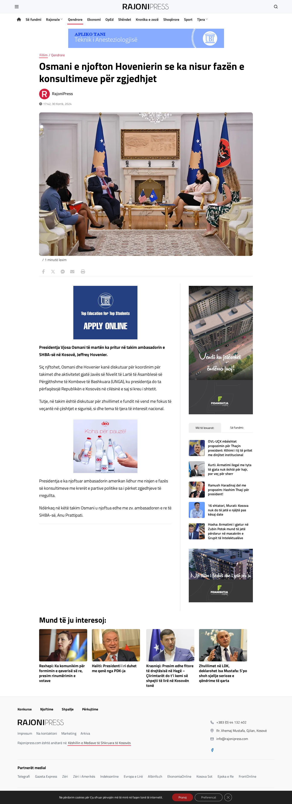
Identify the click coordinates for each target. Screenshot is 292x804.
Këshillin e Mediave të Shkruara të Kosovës (99, 742)
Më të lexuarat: (205, 427)
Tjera (201, 19)
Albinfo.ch (155, 776)
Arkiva (85, 733)
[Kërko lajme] (276, 6)
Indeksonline (109, 776)
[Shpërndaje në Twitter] (53, 271)
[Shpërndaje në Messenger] (62, 271)
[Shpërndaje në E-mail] (72, 271)
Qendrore (75, 19)
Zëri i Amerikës (84, 776)
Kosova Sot (204, 776)
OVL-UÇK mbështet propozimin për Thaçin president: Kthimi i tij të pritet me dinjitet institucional (230, 448)
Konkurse (25, 709)
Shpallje (68, 709)
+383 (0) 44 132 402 (231, 722)
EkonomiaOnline (179, 776)
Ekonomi (94, 19)
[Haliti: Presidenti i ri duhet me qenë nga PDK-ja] (116, 645)
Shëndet (124, 19)
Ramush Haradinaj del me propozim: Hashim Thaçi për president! (228, 490)
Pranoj (182, 797)
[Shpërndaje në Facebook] (43, 271)
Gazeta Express (46, 776)
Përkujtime (90, 709)
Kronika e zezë (147, 19)
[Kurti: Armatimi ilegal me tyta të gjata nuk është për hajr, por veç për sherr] (197, 469)
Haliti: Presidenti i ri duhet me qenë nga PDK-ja (114, 668)
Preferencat (208, 797)
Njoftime (46, 709)
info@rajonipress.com (232, 738)
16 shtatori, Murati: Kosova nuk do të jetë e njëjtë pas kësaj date (228, 510)
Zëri (65, 776)
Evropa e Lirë (133, 776)
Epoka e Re (226, 776)
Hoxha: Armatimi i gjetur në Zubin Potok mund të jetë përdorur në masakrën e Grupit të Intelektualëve (228, 531)
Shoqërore (171, 19)
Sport (188, 19)
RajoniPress (62, 94)
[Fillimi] (19, 19)
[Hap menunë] (16, 6)
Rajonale (53, 19)
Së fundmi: (237, 427)
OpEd (109, 19)
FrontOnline (247, 776)
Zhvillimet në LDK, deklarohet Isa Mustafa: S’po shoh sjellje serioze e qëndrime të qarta (223, 673)
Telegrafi (24, 776)
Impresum (25, 733)
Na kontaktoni (46, 733)
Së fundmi (33, 19)
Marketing (68, 733)
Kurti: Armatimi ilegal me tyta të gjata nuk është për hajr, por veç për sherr (229, 469)
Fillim (43, 55)
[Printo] (82, 271)
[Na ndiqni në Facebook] (212, 750)
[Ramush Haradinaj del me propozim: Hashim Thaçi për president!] (197, 490)
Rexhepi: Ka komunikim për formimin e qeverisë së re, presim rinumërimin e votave (62, 673)
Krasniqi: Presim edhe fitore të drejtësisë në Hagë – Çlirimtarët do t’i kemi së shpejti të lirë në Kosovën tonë (169, 676)
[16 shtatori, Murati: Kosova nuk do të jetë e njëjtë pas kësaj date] (197, 510)
